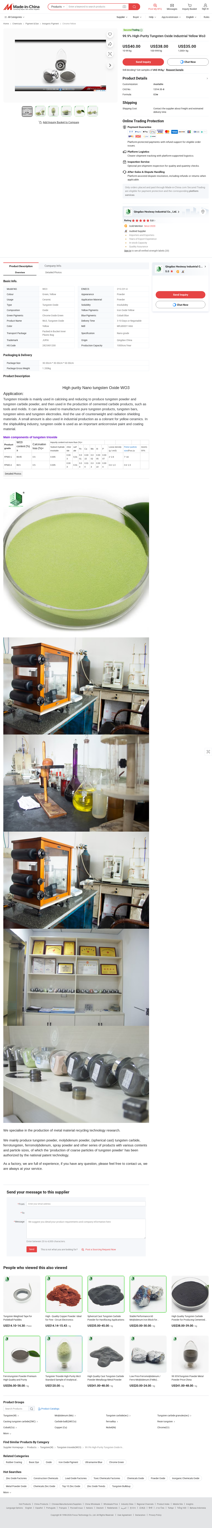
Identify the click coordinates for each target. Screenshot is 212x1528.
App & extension (170, 17)
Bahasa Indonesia (198, 1507)
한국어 (133, 1507)
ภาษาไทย (160, 1507)
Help (151, 17)
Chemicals (17, 23)
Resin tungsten (165, 1421)
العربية (123, 1507)
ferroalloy (111, 1421)
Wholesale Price (111, 1504)
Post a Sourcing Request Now (98, 1249)
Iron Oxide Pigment (68, 1462)
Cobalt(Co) (9, 1427)
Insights (189, 1504)
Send (31, 1249)
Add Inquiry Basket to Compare (61, 122)
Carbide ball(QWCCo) (65, 1421)
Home (6, 23)
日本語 (142, 1507)
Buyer (136, 17)
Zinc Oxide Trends (96, 1486)
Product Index (163, 1504)
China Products (41, 1504)
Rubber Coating (14, 1462)
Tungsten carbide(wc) (117, 1415)
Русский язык (76, 1507)
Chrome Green (116, 1462)
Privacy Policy (155, 1515)
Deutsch (100, 1507)
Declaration (140, 1515)
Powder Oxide (158, 1478)
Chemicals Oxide (135, 1478)
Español (39, 1507)
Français (63, 1507)
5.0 (167, 271)
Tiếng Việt (181, 1507)
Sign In (127, 250)
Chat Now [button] (190, 61)
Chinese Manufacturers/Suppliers (66, 1504)
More (6, 1492)
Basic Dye (34, 1462)
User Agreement (124, 1515)
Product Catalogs (50, 1408)
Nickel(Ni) (111, 1427)
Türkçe (171, 1507)
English (28, 1507)
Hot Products (25, 1504)
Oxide (49, 1462)
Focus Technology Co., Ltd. (84, 1515)
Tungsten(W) (10, 1415)
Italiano (89, 1507)
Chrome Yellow (69, 23)
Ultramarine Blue (93, 1462)
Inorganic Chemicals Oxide (185, 1478)
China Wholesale (92, 1504)
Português (50, 1507)
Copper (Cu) (61, 1427)
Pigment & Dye (32, 23)
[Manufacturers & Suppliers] (21, 6)
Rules (206, 17)
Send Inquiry (143, 61)
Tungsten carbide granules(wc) (173, 1415)
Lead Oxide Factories (76, 1478)
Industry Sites (127, 1504)
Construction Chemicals (46, 1478)
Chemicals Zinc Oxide (44, 1486)
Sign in (205, 8)
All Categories (15, 17)
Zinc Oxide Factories (16, 1478)
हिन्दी (150, 1507)
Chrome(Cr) (163, 1427)
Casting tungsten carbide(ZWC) (19, 1421)
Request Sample (175, 69)
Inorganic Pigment (50, 23)
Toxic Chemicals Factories (107, 1478)
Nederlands (112, 1507)
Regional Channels (145, 1504)
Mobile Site (178, 1504)
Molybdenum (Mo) (64, 1415)
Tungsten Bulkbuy (121, 1486)
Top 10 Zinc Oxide (71, 1486)
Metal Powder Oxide (16, 1486)
